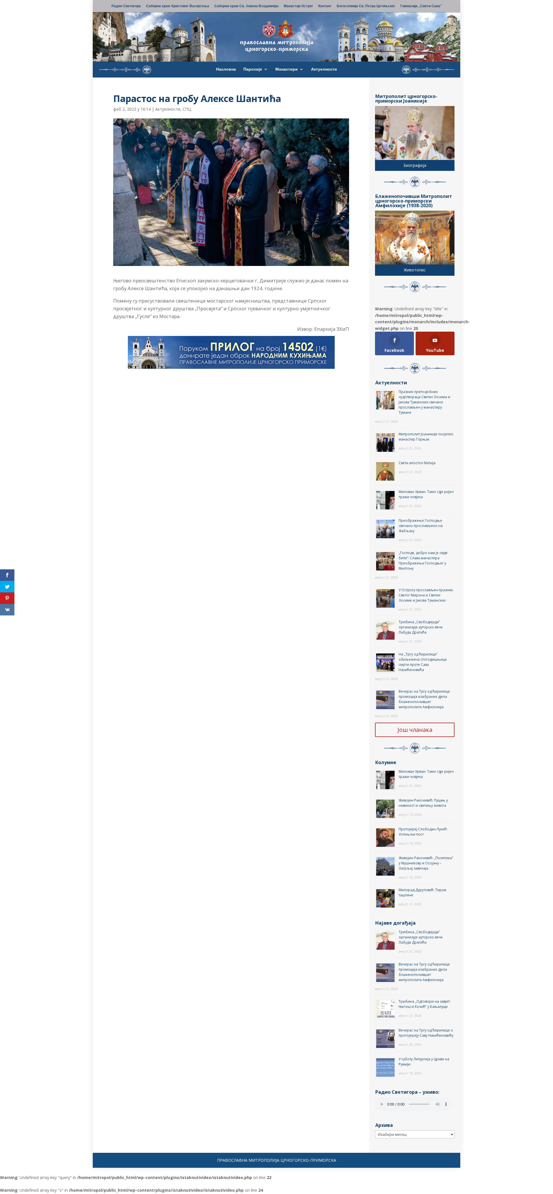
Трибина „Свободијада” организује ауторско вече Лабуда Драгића (421, 627)
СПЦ (187, 109)
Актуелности (324, 69)
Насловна (226, 69)
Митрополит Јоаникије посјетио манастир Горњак (426, 437)
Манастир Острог (298, 6)
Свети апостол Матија (417, 462)
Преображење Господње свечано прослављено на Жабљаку (421, 525)
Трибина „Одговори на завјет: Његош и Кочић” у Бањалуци (424, 1004)
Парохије (252, 69)
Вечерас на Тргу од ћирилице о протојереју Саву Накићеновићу (426, 1033)
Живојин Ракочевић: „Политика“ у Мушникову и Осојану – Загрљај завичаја (426, 863)
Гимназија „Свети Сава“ (421, 6)
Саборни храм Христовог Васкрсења (177, 6)
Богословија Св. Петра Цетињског (366, 6)
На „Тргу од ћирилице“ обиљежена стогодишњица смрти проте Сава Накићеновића (423, 662)
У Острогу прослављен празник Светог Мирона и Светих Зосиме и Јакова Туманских (426, 595)
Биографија (415, 165)
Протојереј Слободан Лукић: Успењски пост (423, 832)
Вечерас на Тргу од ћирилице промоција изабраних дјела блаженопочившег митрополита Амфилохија (424, 699)
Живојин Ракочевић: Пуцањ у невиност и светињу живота (423, 803)
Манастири (286, 69)
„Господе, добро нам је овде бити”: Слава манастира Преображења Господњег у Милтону (423, 560)
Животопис (415, 270)
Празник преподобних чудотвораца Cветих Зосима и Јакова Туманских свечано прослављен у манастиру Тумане (424, 402)
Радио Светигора (126, 6)
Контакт (325, 6)
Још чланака (414, 730)
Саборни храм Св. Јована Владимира (246, 6)
